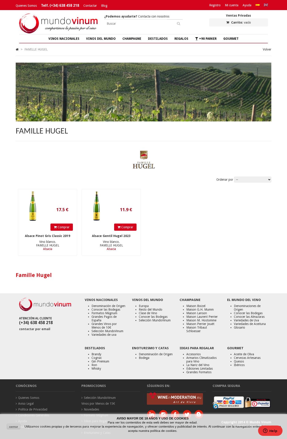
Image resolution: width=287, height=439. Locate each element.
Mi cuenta (231, 5)
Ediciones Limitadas (199, 368)
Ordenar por (224, 179)
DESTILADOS (158, 38)
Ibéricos (239, 365)
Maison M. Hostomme (201, 320)
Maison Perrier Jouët (200, 324)
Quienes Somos (26, 5)
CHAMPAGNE (131, 38)
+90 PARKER (207, 38)
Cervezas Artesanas (247, 358)
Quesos (239, 361)
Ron (94, 365)
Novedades (91, 409)
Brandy (96, 354)
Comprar (63, 227)
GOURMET (231, 38)
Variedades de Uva (246, 320)
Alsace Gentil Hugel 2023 (111, 236)
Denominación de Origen (108, 306)
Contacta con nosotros (136, 16)
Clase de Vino (148, 313)
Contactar (90, 5)
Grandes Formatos (198, 372)
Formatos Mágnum (104, 313)
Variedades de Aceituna (250, 324)
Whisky (96, 368)
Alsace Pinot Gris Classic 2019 (47, 236)
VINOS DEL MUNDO (101, 38)
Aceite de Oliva (244, 354)
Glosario (239, 327)
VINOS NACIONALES (63, 38)
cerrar (13, 426)
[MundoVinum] (58, 32)
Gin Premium (100, 361)
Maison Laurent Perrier (202, 316)
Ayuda (247, 5)
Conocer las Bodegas (105, 309)
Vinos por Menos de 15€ (98, 403)
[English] (266, 5)
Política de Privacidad (32, 409)
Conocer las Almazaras (249, 316)
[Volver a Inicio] (17, 49)
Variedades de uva (103, 334)
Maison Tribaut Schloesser (196, 329)
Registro (215, 5)
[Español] (258, 5)
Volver (267, 49)
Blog (104, 5)
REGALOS (181, 38)
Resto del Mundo (150, 309)
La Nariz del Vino (197, 365)
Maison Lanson (196, 313)
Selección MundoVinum (107, 331)
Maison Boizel (195, 306)
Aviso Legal (26, 403)
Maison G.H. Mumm (200, 309)
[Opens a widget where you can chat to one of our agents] (270, 431)
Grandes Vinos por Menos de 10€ (104, 325)
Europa (144, 306)
